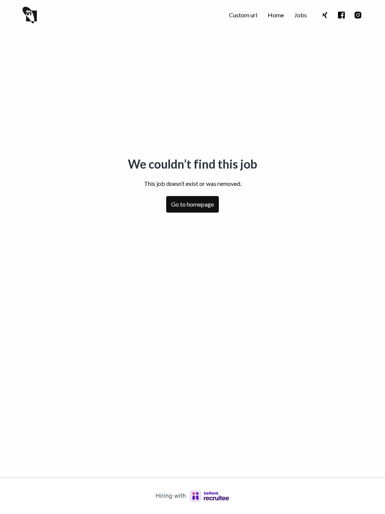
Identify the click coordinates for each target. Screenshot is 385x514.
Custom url (243, 14)
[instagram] (357, 15)
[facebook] (341, 15)
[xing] (324, 15)
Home (276, 14)
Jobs (300, 14)
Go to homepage (192, 204)
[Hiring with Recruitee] (192, 496)
